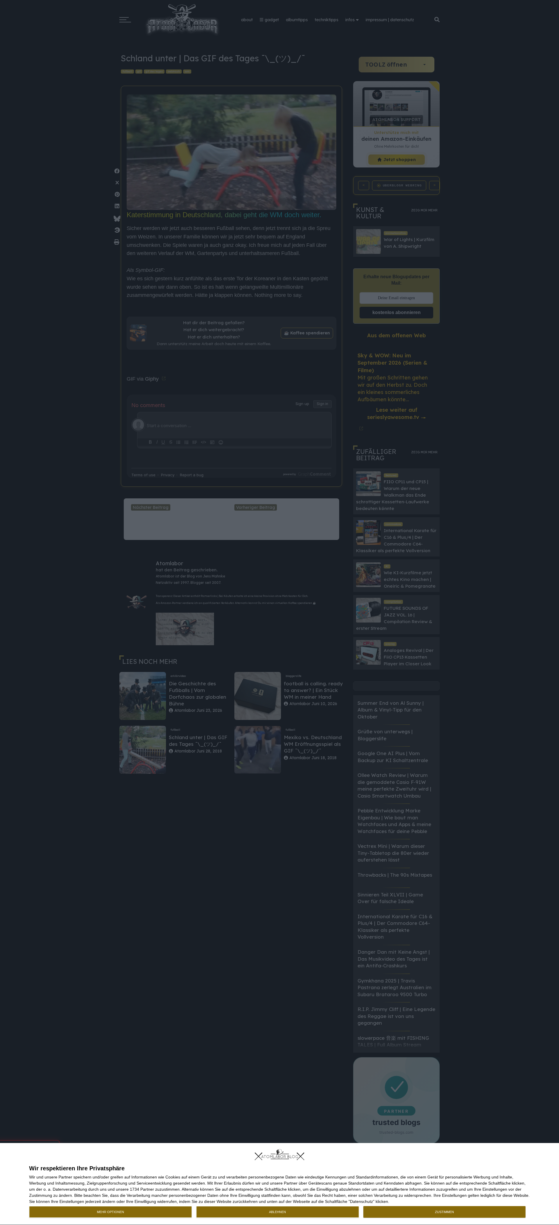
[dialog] (279, 1184)
